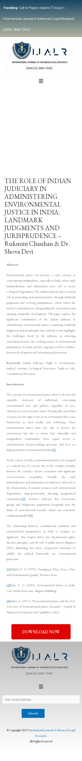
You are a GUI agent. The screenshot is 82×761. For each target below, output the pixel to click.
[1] (54, 450)
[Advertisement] (41, 128)
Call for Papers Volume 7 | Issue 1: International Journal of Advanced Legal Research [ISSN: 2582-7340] (38, 18)
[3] (31, 515)
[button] (41, 81)
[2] (23, 499)
